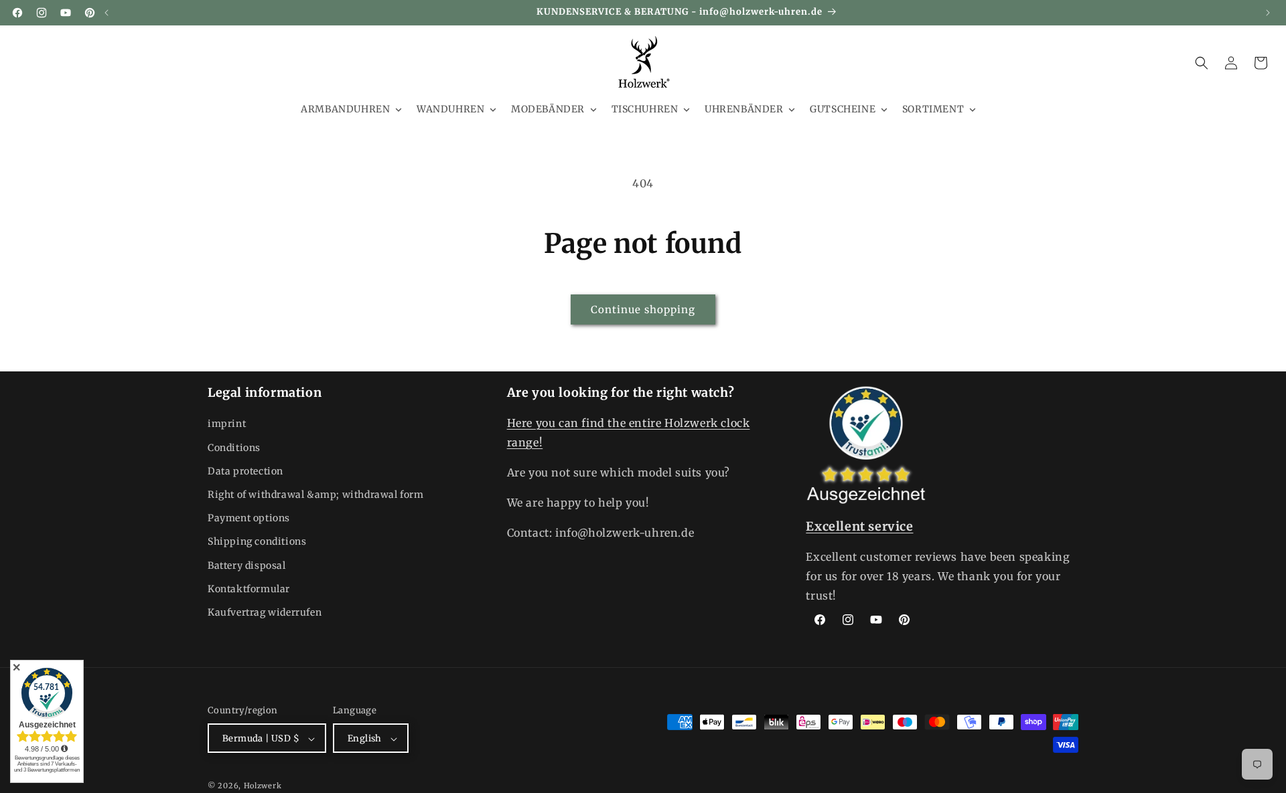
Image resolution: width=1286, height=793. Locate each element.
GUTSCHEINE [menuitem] (842, 109)
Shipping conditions (257, 542)
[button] (1201, 63)
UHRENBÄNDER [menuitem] (744, 109)
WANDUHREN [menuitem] (450, 109)
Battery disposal (247, 565)
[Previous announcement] (106, 12)
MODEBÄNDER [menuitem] (548, 109)
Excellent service (859, 526)
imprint (227, 424)
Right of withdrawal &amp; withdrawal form (316, 495)
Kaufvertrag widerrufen (265, 612)
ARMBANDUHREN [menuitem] (345, 109)
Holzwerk (263, 786)
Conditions (234, 448)
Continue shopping (643, 309)
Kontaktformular (249, 589)
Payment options (249, 518)
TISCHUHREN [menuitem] (645, 109)
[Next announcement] (1268, 12)
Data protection (245, 471)
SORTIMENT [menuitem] (933, 109)
